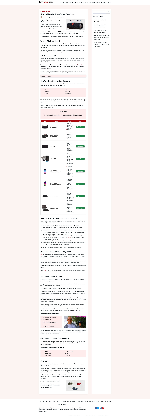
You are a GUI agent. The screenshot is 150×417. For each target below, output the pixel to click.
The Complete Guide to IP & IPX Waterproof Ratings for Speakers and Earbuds (101, 37)
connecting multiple (78, 64)
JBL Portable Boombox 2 (54, 126)
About (54, 401)
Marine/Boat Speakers (94, 2)
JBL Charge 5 (54, 208)
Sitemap (109, 401)
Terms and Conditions (103, 415)
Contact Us (103, 401)
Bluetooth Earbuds (83, 2)
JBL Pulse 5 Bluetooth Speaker (55, 184)
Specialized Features (106, 2)
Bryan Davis (53, 17)
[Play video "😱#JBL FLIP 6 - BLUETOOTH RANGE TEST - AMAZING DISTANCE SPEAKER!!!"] (75, 322)
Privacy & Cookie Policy (90, 415)
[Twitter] (98, 408)
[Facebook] (96, 408)
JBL (41, 254)
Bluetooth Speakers (73, 2)
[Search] (108, 12)
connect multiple (55, 43)
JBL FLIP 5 (53, 146)
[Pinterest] (103, 408)
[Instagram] (101, 408)
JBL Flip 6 (53, 158)
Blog (50, 401)
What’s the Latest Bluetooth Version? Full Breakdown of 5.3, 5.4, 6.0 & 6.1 (101, 44)
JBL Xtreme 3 (54, 196)
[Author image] (41, 17)
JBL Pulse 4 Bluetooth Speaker (55, 171)
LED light (69, 237)
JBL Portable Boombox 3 (54, 136)
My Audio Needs (64, 2)
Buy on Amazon (80, 126)
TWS (45, 270)
